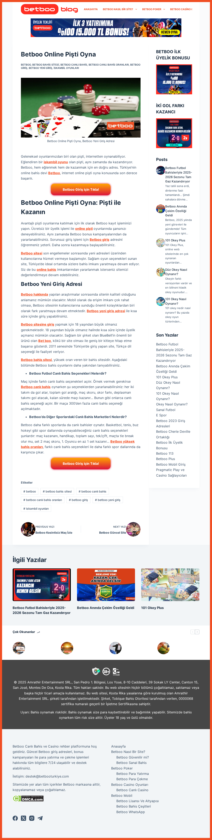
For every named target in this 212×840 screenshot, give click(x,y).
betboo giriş (78, 500)
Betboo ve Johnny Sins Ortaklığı (135, 648)
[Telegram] (40, 818)
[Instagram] (31, 818)
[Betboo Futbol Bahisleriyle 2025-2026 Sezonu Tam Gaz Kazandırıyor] (160, 170)
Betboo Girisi (183, 648)
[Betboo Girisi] (163, 648)
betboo (26, 64)
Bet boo (44, 341)
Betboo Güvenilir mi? (132, 757)
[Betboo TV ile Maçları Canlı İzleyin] (67, 648)
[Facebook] (15, 818)
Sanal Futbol (165, 410)
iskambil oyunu (56, 162)
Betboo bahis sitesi (36, 360)
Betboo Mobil (121, 795)
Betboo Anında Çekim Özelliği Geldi (176, 211)
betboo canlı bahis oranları (109, 64)
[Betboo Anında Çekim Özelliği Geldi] (160, 208)
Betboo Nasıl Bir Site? (118, 9)
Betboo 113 (164, 453)
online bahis (46, 269)
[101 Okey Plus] (160, 242)
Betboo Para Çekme (132, 779)
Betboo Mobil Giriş (171, 464)
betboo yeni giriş (40, 68)
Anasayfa (91, 9)
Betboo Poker (151, 9)
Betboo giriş (99, 239)
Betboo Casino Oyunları (187, 9)
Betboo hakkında (34, 294)
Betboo (54, 173)
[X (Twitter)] (23, 818)
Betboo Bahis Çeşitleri (133, 806)
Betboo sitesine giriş (37, 324)
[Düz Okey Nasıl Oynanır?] (160, 272)
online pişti (84, 228)
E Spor (161, 415)
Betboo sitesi (31, 253)
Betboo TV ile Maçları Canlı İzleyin (87, 648)
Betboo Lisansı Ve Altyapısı (137, 801)
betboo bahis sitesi (45, 64)
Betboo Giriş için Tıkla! (81, 189)
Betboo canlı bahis (36, 387)
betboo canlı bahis (73, 64)
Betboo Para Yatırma (132, 774)
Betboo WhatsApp (37, 648)
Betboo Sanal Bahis (131, 763)
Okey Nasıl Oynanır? (172, 404)
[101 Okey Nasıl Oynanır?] (160, 301)
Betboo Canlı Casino (132, 790)
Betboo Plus (165, 459)
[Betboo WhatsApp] (19, 648)
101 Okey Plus (175, 240)
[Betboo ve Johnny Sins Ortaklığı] (115, 648)
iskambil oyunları (66, 68)
